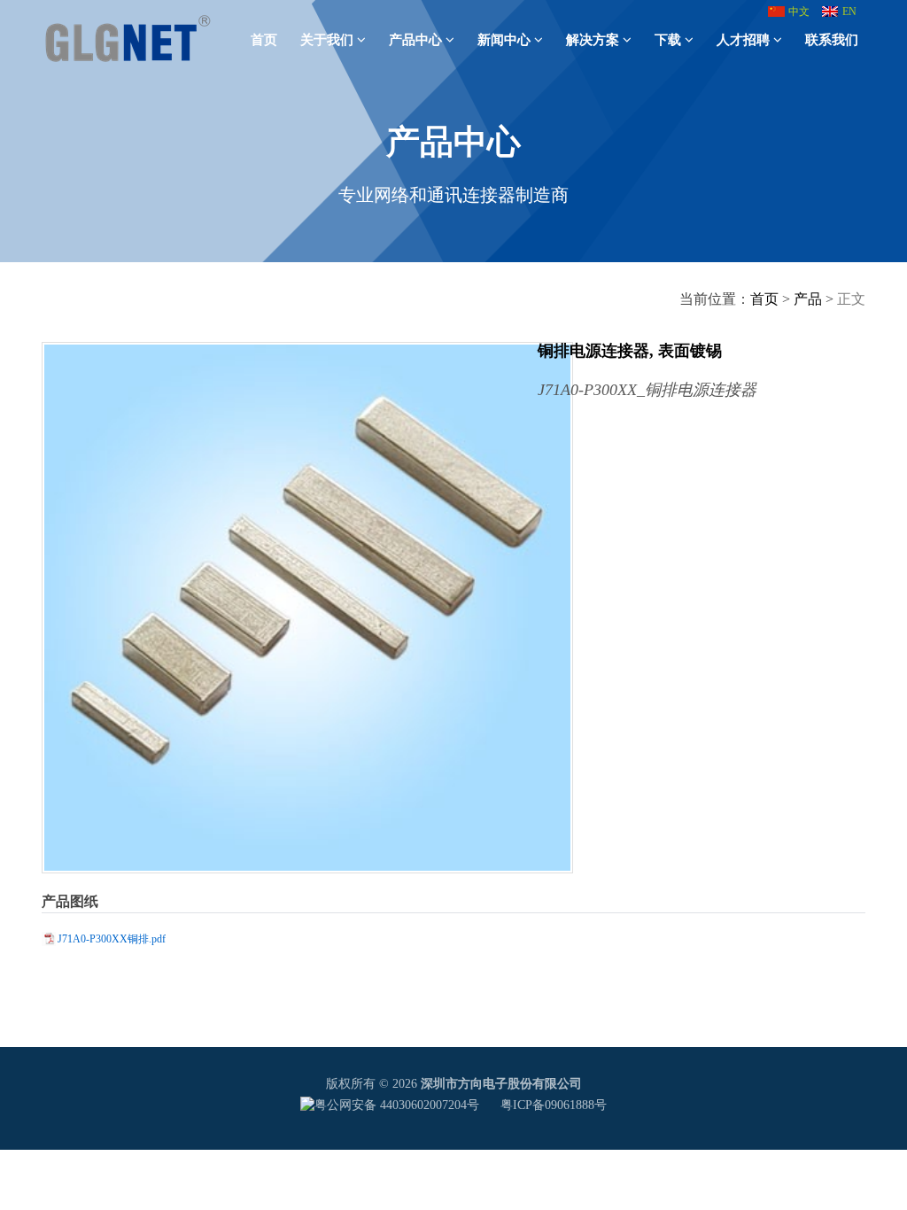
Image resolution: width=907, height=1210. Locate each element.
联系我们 (831, 40)
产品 (808, 298)
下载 (668, 40)
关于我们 (326, 40)
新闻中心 (504, 40)
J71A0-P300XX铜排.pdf (112, 939)
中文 (799, 11)
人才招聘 (743, 40)
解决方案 (592, 40)
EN (849, 11)
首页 (264, 40)
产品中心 (415, 40)
